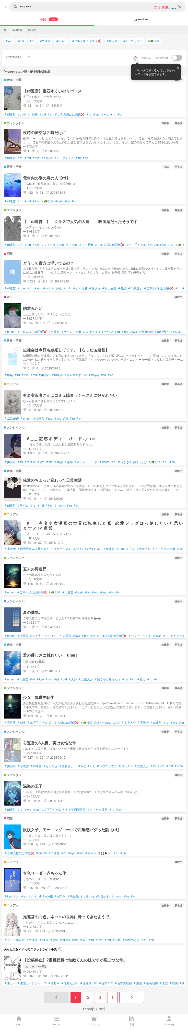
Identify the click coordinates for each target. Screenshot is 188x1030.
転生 (22, 722)
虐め (157, 636)
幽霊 (59, 462)
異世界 (10, 722)
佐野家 (53, 983)
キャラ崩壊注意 (74, 809)
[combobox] (18, 57)
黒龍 (184, 983)
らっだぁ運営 (61, 636)
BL (166, 636)
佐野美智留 (123, 983)
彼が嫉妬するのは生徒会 (82, 375)
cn (120, 114)
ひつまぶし (93, 549)
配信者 (47, 158)
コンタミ (126, 766)
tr (31, 896)
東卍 (138, 983)
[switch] (176, 58)
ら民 (117, 940)
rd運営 (45, 41)
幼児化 (73, 896)
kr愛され (103, 896)
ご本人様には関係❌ (86, 41)
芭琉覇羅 (151, 983)
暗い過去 (109, 288)
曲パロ (176, 332)
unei (22, 114)
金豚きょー (67, 766)
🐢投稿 (153, 41)
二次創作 (12, 418)
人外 (79, 592)
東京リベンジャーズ (32, 983)
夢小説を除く (163, 57)
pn (125, 679)
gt (56, 679)
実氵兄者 (86, 245)
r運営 (43, 940)
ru (112, 114)
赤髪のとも (131, 940)
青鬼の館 (146, 332)
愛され (94, 288)
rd (32, 41)
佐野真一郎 (88, 983)
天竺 (164, 983)
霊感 (69, 462)
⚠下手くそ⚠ (132, 41)
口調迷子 (135, 288)
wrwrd (104, 462)
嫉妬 (9, 375)
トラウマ (106, 332)
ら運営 (23, 766)
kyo (9, 41)
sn (132, 679)
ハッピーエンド (140, 636)
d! (114, 462)
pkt (43, 114)
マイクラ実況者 (53, 245)
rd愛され (87, 896)
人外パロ (90, 332)
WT (83, 940)
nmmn (61, 41)
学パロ (23, 505)
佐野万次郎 (69, 983)
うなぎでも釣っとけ (132, 462)
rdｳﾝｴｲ (60, 896)
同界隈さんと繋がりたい (35, 549)
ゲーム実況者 (71, 332)
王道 (131, 549)
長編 (122, 288)
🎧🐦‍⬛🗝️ (105, 853)
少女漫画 (144, 549)
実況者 (112, 41)
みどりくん (86, 766)
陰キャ (90, 853)
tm (50, 114)
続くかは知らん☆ (161, 245)
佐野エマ (106, 983)
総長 (174, 983)
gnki (59, 201)
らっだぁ (51, 766)
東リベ (10, 983)
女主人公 (86, 679)
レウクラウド (107, 766)
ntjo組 (33, 114)
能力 (141, 679)
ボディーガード (86, 462)
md (21, 41)
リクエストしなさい (68, 549)
